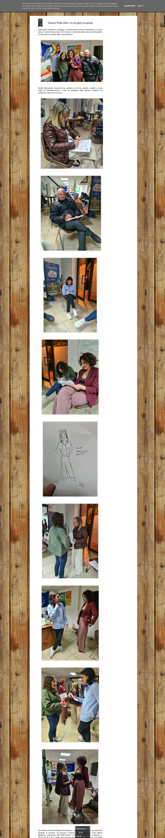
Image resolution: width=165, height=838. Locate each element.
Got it (140, 6)
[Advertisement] (115, 57)
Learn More (129, 6)
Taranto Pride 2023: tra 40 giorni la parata (70, 22)
